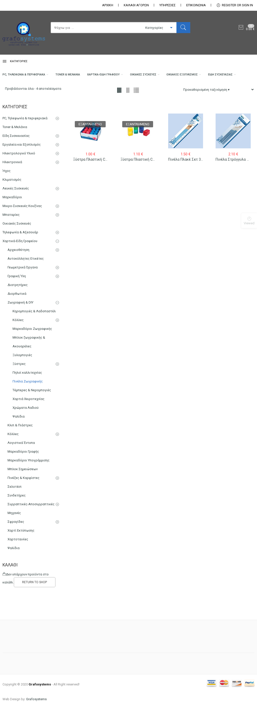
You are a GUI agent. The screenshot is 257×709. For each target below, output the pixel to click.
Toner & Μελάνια (67, 74)
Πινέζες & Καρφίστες (23, 478)
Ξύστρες (19, 364)
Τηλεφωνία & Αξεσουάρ (20, 232)
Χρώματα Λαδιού (26, 408)
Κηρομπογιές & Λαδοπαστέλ (34, 311)
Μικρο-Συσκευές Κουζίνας (22, 206)
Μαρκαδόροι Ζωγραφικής (32, 329)
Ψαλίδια (19, 416)
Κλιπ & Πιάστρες (20, 425)
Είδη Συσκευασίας (220, 74)
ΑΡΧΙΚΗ (107, 5)
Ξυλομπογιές (22, 355)
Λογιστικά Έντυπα (21, 443)
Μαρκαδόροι (12, 197)
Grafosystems (36, 699)
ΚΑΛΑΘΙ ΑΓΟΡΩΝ (136, 5)
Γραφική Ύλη (17, 276)
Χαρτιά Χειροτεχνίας (28, 399)
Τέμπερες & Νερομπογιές (32, 390)
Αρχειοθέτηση (18, 250)
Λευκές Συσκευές (16, 188)
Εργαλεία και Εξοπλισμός (22, 144)
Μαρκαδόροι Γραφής (23, 451)
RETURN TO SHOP (34, 582)
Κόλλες (18, 320)
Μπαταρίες (11, 215)
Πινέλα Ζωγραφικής (28, 381)
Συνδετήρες (17, 495)
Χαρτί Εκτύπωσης (21, 530)
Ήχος (7, 171)
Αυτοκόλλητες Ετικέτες (26, 258)
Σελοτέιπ (15, 486)
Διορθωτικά (17, 293)
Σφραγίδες (16, 522)
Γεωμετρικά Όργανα (23, 267)
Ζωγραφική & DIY (20, 302)
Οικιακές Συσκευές (143, 74)
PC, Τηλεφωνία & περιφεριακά (24, 74)
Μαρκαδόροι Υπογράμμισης (28, 460)
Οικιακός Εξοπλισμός (182, 74)
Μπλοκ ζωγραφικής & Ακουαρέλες (29, 342)
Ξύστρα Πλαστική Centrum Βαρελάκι (103, 159)
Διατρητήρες (18, 285)
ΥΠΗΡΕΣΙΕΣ (167, 5)
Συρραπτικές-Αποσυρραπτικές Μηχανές (31, 508)
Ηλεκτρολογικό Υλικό (19, 153)
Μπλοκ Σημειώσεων (23, 469)
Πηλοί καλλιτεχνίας (27, 372)
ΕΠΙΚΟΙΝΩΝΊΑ (196, 5)
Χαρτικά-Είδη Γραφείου (103, 74)
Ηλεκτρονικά (12, 162)
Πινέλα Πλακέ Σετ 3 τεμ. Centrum (196, 159)
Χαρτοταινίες (18, 539)
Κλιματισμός (12, 179)
